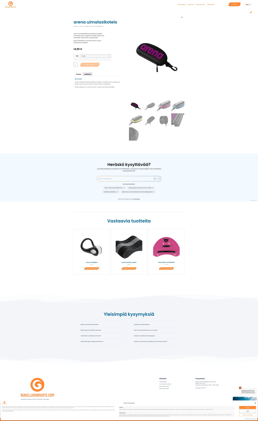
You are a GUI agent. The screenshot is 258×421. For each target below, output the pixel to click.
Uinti (80, 26)
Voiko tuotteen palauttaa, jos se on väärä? (145, 330)
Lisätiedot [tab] (87, 74)
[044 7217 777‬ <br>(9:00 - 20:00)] (251, 12)
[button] (255, 403)
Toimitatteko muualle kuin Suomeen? (91, 336)
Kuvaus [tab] (78, 74)
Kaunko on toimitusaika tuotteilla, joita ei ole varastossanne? (150, 341)
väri (77, 56)
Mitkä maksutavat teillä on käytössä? (91, 330)
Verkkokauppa (182, 4)
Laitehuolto (191, 4)
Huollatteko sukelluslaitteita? (142, 324)
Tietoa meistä (210, 4)
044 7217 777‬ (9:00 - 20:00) (246, 12)
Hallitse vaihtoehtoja (247, 415)
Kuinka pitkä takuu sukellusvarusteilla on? (92, 341)
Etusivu (76, 26)
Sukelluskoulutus (200, 4)
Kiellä (247, 411)
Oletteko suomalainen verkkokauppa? (144, 336)
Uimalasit (86, 26)
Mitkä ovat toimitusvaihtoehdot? (90, 324)
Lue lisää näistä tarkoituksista (250, 418)
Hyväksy (248, 407)
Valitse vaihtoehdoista (91, 268)
